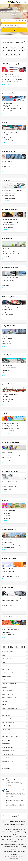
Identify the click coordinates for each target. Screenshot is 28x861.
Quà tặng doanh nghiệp (12, 64)
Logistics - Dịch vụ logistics (11, 312)
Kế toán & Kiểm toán (8, 484)
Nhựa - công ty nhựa (8, 627)
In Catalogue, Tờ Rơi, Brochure (12, 426)
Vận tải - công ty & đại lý (10, 539)
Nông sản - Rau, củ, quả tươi (10, 222)
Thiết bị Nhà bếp (7, 248)
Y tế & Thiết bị (6, 740)
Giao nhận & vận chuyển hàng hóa (13, 545)
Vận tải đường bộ (8, 542)
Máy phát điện (7, 343)
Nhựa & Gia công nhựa (11, 617)
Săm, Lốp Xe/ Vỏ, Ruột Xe (10, 603)
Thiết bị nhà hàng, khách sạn (11, 251)
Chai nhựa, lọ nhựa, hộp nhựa (11, 629)
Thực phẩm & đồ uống (11, 209)
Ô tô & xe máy (8, 588)
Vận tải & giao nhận (10, 529)
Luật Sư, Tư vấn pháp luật (10, 481)
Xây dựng (5, 765)
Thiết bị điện (6, 336)
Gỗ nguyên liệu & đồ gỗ (9, 697)
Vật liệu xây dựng (8, 758)
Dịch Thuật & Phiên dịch (9, 486)
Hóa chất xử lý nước (9, 195)
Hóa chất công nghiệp (9, 193)
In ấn (6, 413)
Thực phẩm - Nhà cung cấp (10, 219)
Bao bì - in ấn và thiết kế (9, 513)
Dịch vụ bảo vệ (7, 166)
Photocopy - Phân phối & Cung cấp (12, 455)
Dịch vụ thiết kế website (15, 801)
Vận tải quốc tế (8, 309)
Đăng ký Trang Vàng (10, 815)
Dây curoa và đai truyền (9, 367)
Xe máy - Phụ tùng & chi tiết (10, 600)
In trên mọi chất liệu (9, 431)
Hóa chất (7, 180)
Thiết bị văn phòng (8, 457)
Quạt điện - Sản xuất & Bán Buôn (12, 254)
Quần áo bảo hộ (7, 111)
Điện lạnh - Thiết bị (8, 569)
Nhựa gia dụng (7, 256)
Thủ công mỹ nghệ (8, 747)
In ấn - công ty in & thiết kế (11, 423)
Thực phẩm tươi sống (9, 224)
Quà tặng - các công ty (10, 74)
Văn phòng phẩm (7, 460)
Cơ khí (6, 122)
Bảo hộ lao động (9, 93)
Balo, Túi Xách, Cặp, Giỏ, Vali (11, 82)
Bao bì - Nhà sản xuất (9, 510)
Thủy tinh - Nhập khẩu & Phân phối (13, 79)
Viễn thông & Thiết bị (9, 761)
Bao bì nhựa (6, 515)
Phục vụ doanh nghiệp (11, 471)
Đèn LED (5, 397)
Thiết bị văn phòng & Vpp (12, 442)
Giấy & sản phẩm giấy (11, 267)
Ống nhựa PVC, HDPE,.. (9, 634)
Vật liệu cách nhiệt (8, 574)
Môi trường (6, 715)
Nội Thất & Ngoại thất (11, 384)
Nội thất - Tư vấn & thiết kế (10, 394)
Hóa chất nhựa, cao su (9, 198)
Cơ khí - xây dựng (8, 140)
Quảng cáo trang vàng (15, 790)
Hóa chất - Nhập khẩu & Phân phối (13, 190)
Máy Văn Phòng (7, 452)
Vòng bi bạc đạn (7, 370)
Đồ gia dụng (8, 238)
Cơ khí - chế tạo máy (8, 137)
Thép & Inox (6, 743)
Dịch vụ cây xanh (7, 402)
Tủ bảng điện (6, 341)
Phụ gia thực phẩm (8, 227)
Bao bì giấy (6, 285)
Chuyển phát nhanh (9, 547)
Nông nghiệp (6, 726)
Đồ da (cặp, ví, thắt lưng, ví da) (12, 76)
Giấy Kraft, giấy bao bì (9, 280)
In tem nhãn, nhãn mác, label (11, 428)
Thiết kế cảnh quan (8, 399)
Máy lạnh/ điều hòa (8, 571)
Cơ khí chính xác (7, 135)
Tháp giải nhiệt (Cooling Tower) (11, 576)
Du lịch (5, 687)
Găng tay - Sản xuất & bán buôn (11, 106)
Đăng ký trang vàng (14, 779)
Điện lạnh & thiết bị (10, 558)
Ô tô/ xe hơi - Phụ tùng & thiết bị (12, 598)
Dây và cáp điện (7, 338)
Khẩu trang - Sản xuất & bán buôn (12, 108)
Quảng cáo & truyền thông (10, 736)
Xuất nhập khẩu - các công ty (11, 307)
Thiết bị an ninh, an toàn (9, 164)
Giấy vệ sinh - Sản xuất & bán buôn (12, 283)
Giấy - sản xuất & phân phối (10, 278)
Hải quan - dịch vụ (8, 314)
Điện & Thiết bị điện (10, 326)
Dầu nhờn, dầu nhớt (8, 605)
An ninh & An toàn (10, 151)
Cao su (5, 662)
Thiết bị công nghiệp (8, 365)
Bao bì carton (6, 518)
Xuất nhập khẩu (9, 297)
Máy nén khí (6, 372)
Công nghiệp (8, 355)
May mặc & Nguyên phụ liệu (10, 708)
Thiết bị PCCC (6, 169)
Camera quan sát (7, 161)
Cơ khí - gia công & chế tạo (10, 132)
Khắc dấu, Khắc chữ (8, 489)
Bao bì (6, 500)
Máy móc (5, 712)
